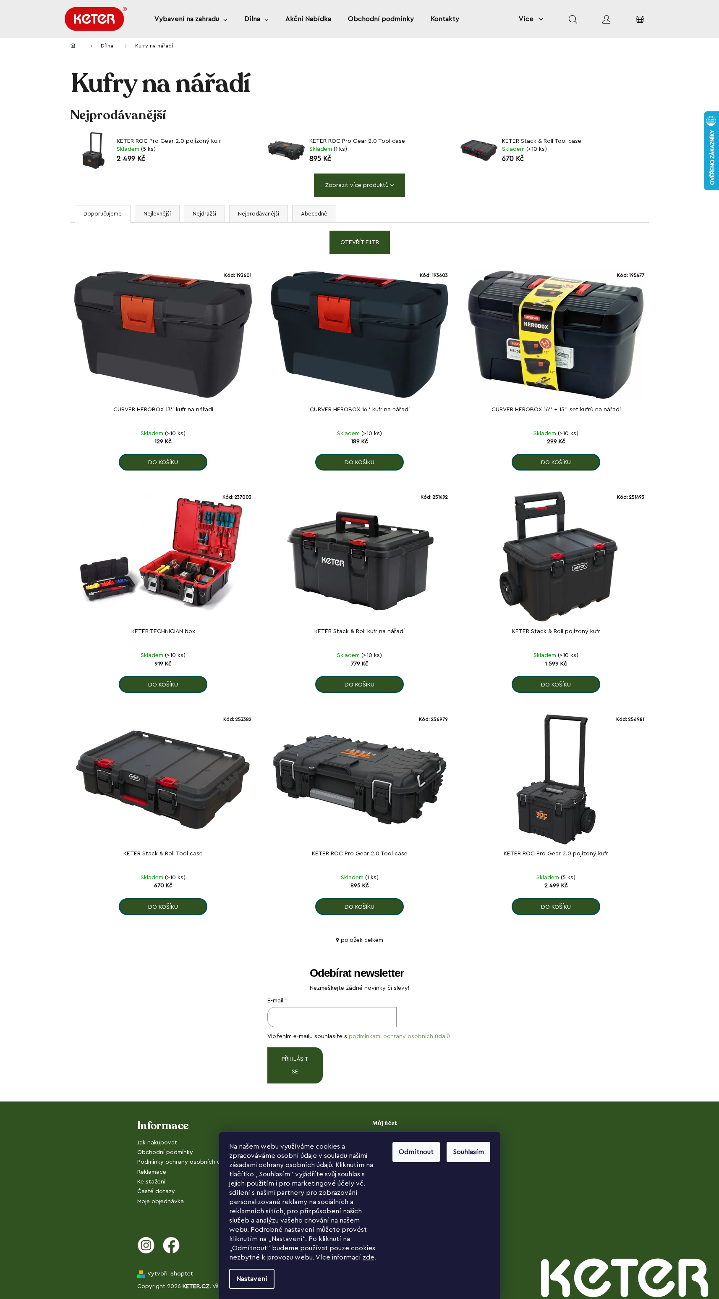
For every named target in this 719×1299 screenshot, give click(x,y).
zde (368, 1257)
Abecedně (314, 213)
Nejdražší (204, 213)
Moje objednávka (160, 1201)
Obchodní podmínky (165, 1152)
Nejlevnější (157, 213)
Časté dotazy (156, 1191)
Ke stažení (151, 1182)
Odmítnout (416, 1152)
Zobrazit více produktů (357, 185)
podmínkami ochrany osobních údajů (399, 1036)
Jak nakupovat (157, 1143)
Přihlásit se (295, 1065)
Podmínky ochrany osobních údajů (184, 1162)
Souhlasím (468, 1152)
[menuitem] (191, 19)
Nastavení (251, 1278)
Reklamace (151, 1172)
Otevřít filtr (359, 242)
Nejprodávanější (258, 213)
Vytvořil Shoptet (170, 1274)
